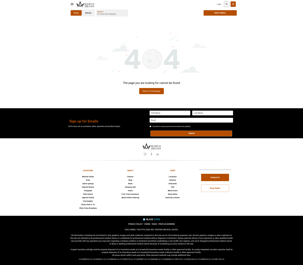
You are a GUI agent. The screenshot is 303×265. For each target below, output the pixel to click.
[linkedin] (158, 154)
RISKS (154, 224)
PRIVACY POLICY (135, 224)
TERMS (147, 224)
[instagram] (145, 154)
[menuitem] (88, 176)
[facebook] (151, 154)
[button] (72, 4)
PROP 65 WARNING (167, 224)
